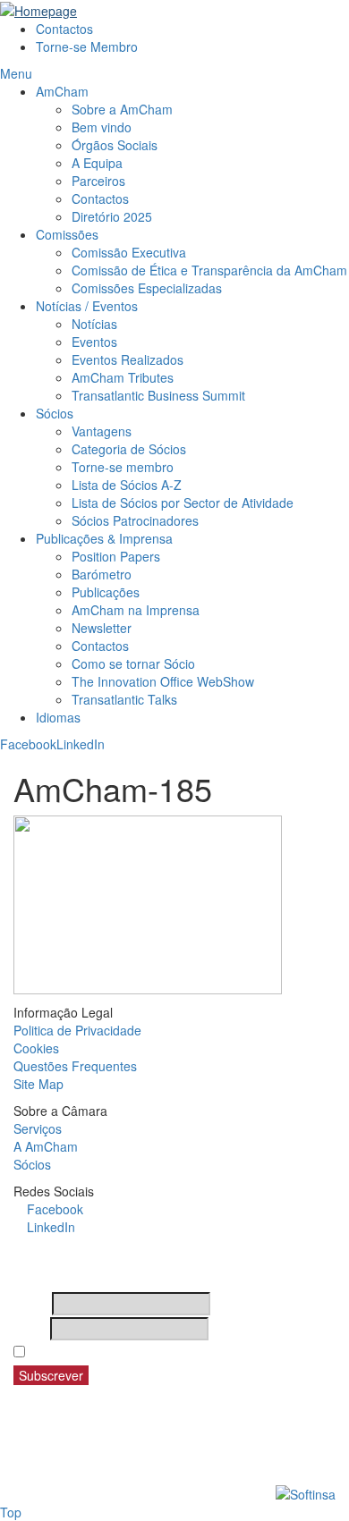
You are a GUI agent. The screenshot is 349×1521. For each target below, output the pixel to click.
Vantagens (102, 431)
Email (30, 1329)
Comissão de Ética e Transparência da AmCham (209, 270)
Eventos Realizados (127, 359)
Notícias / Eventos (87, 306)
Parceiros (98, 181)
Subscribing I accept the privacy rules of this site (177, 1352)
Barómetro (102, 574)
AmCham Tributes (123, 377)
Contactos (64, 29)
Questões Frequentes (75, 1066)
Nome (30, 1304)
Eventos (94, 342)
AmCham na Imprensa (136, 610)
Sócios (54, 413)
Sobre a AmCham (122, 109)
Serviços (37, 1128)
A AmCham (45, 1146)
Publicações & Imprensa (104, 538)
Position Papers (116, 556)
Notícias (94, 324)
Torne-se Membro (87, 46)
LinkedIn (80, 744)
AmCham (62, 91)
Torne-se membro (123, 467)
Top (10, 1512)
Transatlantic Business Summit (158, 395)
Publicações (106, 592)
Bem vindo (102, 127)
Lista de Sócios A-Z (127, 485)
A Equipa (97, 163)
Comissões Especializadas (147, 288)
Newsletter (102, 628)
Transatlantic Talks (124, 699)
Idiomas (58, 717)
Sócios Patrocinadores (135, 520)
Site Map (38, 1084)
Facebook (28, 744)
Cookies (36, 1048)
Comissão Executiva (129, 252)
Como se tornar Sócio (133, 663)
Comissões (67, 234)
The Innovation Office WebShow (163, 681)
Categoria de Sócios (129, 449)
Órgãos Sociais (114, 145)
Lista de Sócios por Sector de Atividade (183, 502)
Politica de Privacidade (77, 1030)
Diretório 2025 (112, 216)
